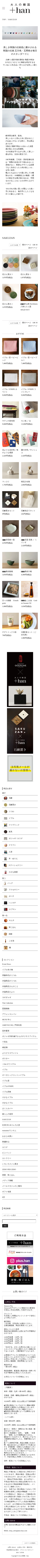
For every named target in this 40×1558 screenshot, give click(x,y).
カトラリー (6, 1158)
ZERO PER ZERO (9, 1169)
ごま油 (11, 941)
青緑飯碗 (9, 571)
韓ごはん (12, 927)
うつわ (11, 811)
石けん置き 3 (7, 274)
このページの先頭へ (30, 1543)
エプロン (12, 909)
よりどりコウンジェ (10, 1053)
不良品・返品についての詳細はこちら (18, 1515)
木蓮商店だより (8, 992)
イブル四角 (6, 1092)
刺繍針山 (5, 1142)
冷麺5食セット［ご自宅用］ (28, 633)
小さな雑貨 (13, 872)
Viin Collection (7, 1003)
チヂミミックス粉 (9, 632)
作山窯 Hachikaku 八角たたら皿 (29, 305)
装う (4, 878)
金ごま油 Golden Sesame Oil (29, 602)
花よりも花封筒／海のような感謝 (10, 451)
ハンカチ (12, 903)
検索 (5, 1226)
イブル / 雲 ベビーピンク (10, 359)
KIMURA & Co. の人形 (11, 1125)
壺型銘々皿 (10, 540)
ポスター (5, 1058)
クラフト (12, 845)
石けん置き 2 (7, 304)
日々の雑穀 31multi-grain (10, 602)
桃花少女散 (25, 482)
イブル (11, 818)
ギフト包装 (6, 1192)
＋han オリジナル (9, 1064)
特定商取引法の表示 (13, 1550)
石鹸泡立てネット (28, 511)
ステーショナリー (15, 865)
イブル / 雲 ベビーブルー (29, 359)
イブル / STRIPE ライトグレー (28, 390)
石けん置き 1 (26, 274)
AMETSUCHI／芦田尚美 (12, 1025)
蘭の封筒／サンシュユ (29, 451)
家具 (10, 831)
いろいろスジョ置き (10, 1164)
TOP (4, 19)
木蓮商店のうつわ (9, 981)
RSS (17, 1552)
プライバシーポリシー (26, 1550)
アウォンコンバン (9, 1014)
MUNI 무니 (6, 1020)
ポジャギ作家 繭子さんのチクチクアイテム (19, 1036)
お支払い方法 (21, 1547)
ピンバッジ (6, 1153)
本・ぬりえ (13, 858)
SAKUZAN (12, 19)
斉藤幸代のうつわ (9, 975)
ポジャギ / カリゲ (15, 838)
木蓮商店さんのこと (10, 986)
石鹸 (10, 798)
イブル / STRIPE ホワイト (9, 390)
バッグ (10, 883)
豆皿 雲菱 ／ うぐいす (29, 541)
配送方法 (29, 1547)
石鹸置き (12, 805)
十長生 (5, 1042)
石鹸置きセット (8, 511)
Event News (6, 964)
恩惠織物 (5, 1008)
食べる (5, 915)
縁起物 (5, 1047)
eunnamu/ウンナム (9, 1130)
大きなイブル (7, 1103)
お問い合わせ (12, 1547)
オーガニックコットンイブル (13, 1075)
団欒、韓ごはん (8, 1175)
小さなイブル (7, 1097)
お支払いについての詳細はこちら (16, 1377)
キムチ (11, 920)
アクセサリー (13, 890)
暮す (4, 793)
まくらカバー (7, 1108)
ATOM (22, 1552)
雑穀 (10, 934)
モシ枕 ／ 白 (26, 421)
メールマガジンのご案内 (12, 1186)
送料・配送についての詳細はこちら (17, 1461)
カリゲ (5, 1147)
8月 (3, 1197)
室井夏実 (5, 1031)
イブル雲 (5, 1081)
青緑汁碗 (28, 571)
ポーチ (11, 896)
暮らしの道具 (7, 1114)
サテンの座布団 (8, 421)
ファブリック (13, 825)
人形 (10, 852)
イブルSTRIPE (8, 1086)
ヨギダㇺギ (6, 997)
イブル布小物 (7, 970)
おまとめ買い (7, 1136)
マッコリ (5, 482)
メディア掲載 (7, 1180)
